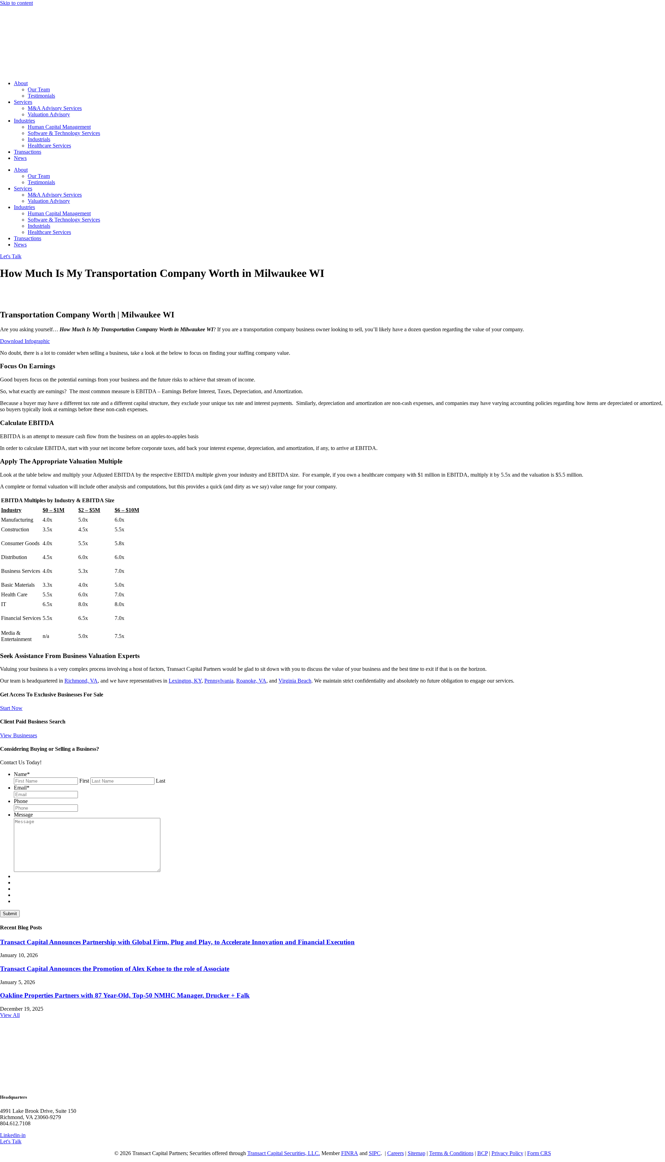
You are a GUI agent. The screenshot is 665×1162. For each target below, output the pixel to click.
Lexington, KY (185, 681)
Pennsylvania (218, 681)
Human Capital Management (59, 127)
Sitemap (416, 1153)
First (84, 781)
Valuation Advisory (49, 114)
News (20, 158)
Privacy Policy (507, 1153)
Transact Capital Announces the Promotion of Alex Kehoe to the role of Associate (114, 968)
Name (22, 774)
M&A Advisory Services (55, 108)
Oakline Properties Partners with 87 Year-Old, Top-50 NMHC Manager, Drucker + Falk (125, 995)
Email (21, 788)
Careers (395, 1153)
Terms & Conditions (451, 1153)
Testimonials (41, 96)
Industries (24, 121)
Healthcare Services (49, 145)
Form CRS (539, 1153)
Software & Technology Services (64, 133)
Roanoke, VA (251, 681)
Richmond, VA (81, 681)
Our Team (39, 89)
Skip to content (16, 3)
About (21, 83)
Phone (21, 801)
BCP (482, 1153)
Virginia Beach (294, 681)
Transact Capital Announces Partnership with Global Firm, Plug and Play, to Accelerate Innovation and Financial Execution (177, 942)
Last (160, 781)
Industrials (39, 139)
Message (23, 815)
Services (23, 102)
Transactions (27, 152)
